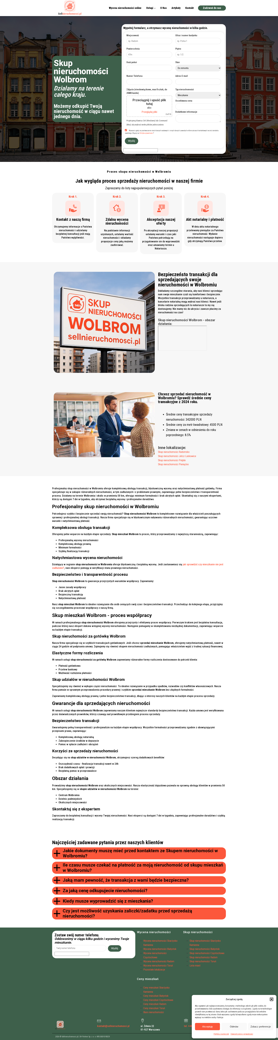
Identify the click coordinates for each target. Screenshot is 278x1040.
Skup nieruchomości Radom (204, 957)
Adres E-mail (181, 76)
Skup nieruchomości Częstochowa (207, 953)
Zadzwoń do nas (212, 7)
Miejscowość (132, 35)
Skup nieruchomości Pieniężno (173, 464)
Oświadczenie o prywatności (242, 1034)
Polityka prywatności (146, 133)
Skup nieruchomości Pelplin (172, 460)
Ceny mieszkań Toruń (154, 1008)
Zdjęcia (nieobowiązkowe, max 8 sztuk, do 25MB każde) (146, 91)
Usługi (149, 7)
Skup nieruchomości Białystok (205, 949)
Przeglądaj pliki (149, 111)
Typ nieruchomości (184, 89)
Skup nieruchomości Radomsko (174, 451)
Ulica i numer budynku (186, 35)
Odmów (234, 1026)
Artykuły (176, 7)
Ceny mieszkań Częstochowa (158, 1000)
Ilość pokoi (131, 62)
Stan (177, 62)
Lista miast (195, 965)
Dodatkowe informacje (186, 112)
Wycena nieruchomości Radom (158, 961)
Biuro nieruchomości (153, 1012)
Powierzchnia (133, 48)
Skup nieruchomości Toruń (203, 961)
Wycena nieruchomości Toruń (158, 965)
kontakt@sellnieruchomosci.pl (113, 1026)
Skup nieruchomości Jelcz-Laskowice (177, 456)
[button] (271, 999)
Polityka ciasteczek (221, 1034)
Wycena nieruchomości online (125, 7)
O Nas (163, 7)
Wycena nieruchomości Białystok (159, 949)
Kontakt (189, 7)
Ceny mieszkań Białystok (155, 995)
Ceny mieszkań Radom (154, 1004)
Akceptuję (207, 1026)
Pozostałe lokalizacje (154, 969)
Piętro (178, 48)
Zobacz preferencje (260, 1026)
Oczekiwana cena (183, 100)
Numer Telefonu (134, 76)
